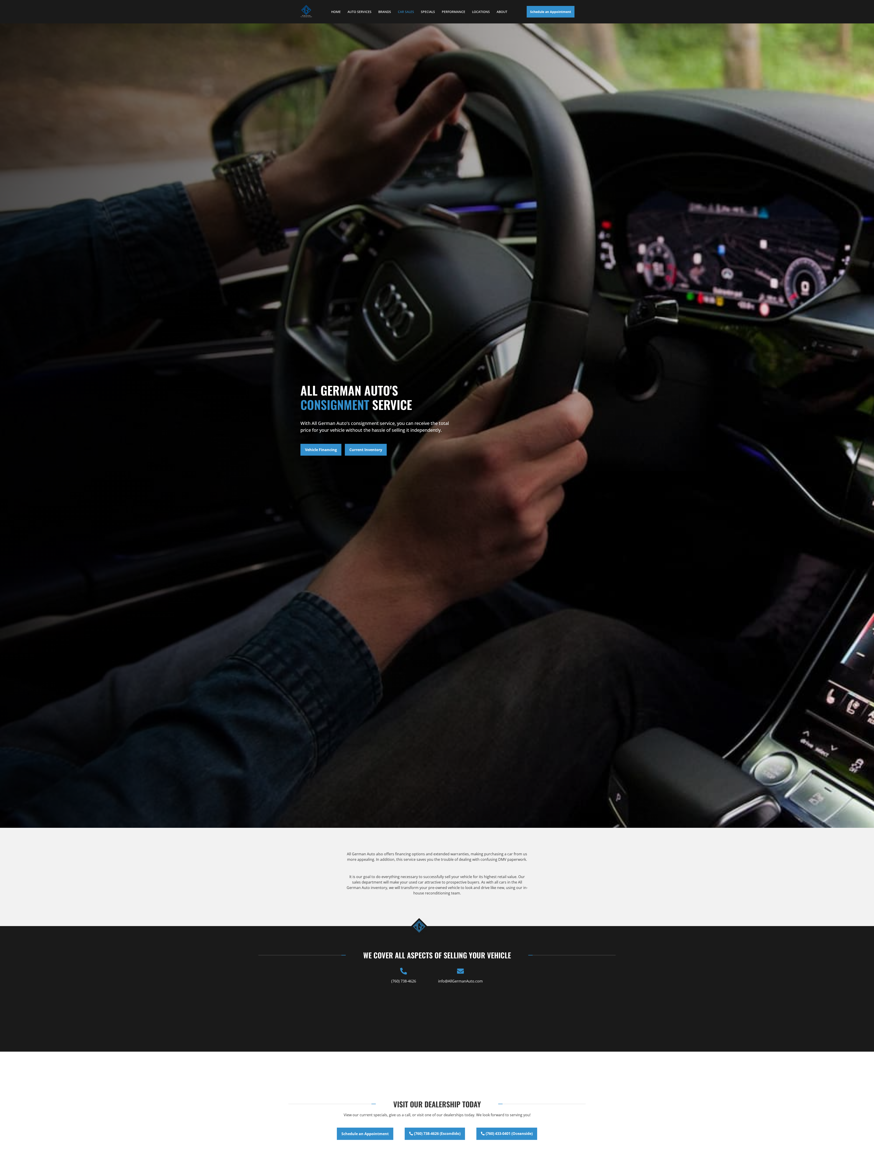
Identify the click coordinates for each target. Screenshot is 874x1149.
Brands (384, 12)
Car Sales (406, 12)
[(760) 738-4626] (403, 971)
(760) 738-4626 (403, 981)
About (502, 12)
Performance (453, 12)
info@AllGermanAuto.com (460, 981)
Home (336, 12)
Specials (428, 12)
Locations (481, 12)
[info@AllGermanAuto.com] (460, 971)
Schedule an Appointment (550, 12)
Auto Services (359, 12)
